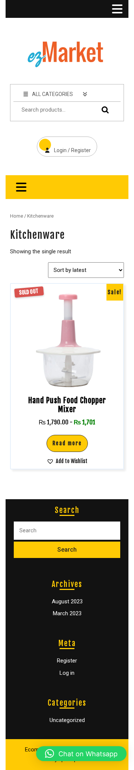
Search (103, 110)
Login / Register (64, 145)
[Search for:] (67, 531)
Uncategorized (67, 720)
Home (16, 216)
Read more (67, 443)
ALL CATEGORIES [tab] (52, 94)
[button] (67, 461)
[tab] (116, 9)
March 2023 (67, 613)
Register (67, 660)
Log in (67, 673)
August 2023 (67, 601)
